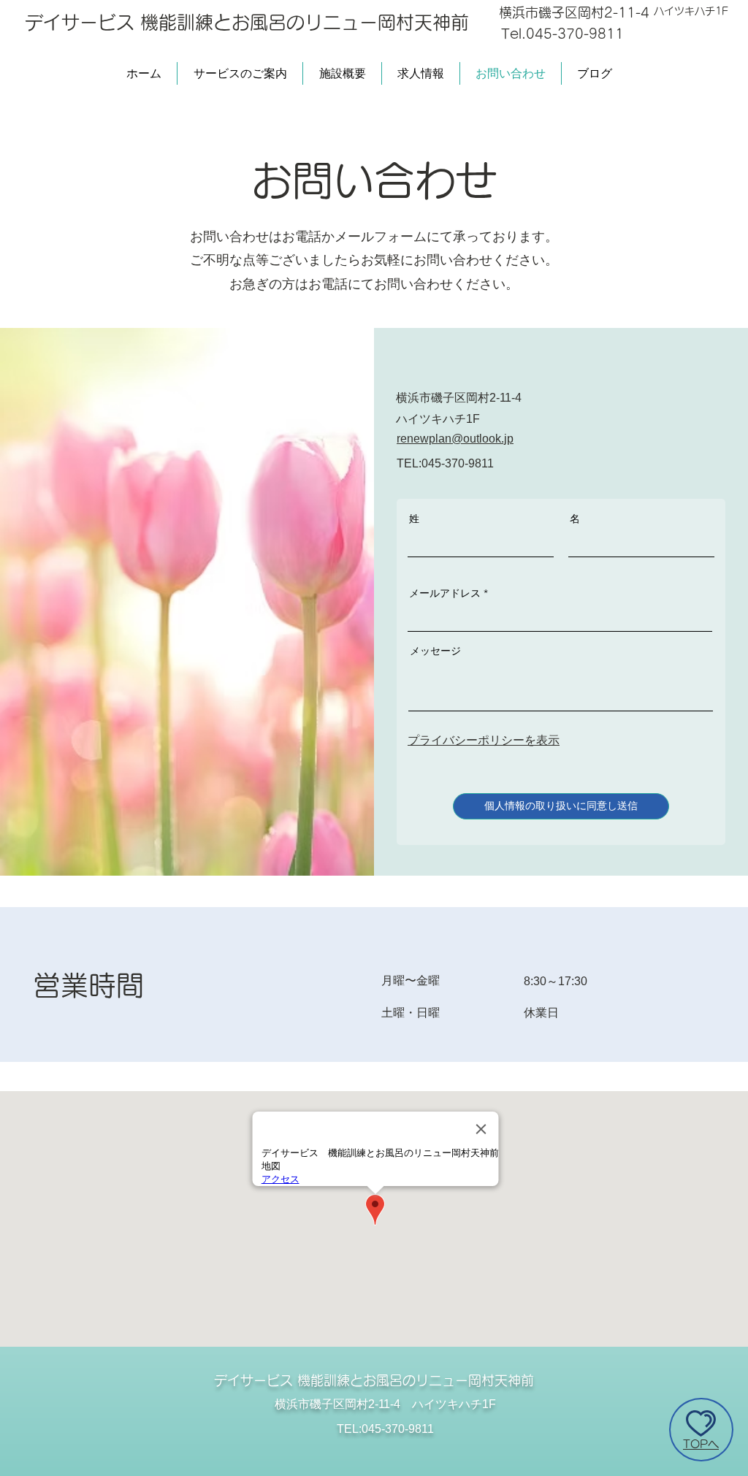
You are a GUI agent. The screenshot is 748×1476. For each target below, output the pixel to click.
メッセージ (435, 651)
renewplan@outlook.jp (455, 438)
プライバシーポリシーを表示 (484, 740)
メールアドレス (445, 593)
